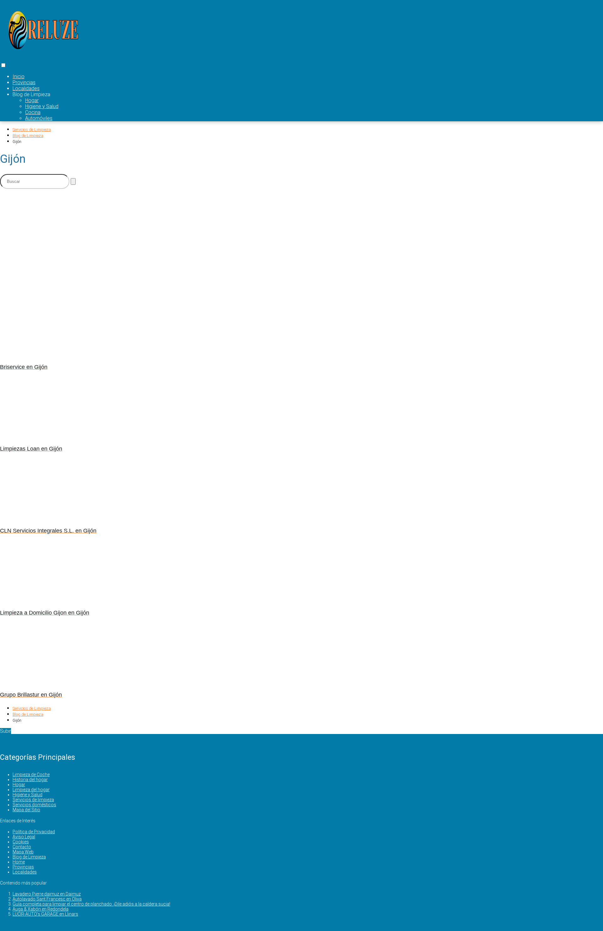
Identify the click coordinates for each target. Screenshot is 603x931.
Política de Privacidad (34, 831)
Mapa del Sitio (26, 809)
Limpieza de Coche (31, 774)
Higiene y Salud (41, 106)
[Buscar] (73, 181)
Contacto (22, 846)
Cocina (33, 112)
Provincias (24, 82)
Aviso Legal (24, 836)
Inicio (18, 76)
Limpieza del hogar (31, 789)
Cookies (21, 841)
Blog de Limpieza (29, 856)
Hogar (32, 100)
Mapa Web (23, 851)
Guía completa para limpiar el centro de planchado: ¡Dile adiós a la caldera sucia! (91, 903)
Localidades (26, 88)
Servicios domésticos (34, 804)
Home (19, 861)
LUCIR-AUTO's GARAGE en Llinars (45, 914)
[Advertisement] (154, 238)
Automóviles (38, 118)
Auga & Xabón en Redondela (40, 909)
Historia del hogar (30, 779)
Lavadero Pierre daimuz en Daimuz (47, 893)
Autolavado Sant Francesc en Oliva (47, 898)
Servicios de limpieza (33, 799)
